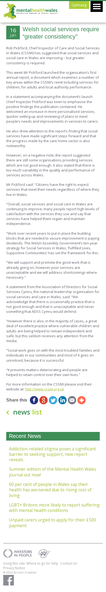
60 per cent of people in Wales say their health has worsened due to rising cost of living (50, 490)
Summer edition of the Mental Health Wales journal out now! (52, 472)
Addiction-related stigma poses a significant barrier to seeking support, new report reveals (52, 454)
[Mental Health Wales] (30, 17)
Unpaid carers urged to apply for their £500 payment (52, 522)
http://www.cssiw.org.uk (44, 389)
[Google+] (43, 400)
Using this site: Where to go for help (30, 563)
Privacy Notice (14, 568)
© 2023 (8, 572)
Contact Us (68, 563)
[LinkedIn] (62, 400)
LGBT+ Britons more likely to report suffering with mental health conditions (54, 507)
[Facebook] (34, 400)
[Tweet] (53, 400)
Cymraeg (79, 4)
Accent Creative (25, 572)
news (27, 412)
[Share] (81, 400)
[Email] (72, 400)
